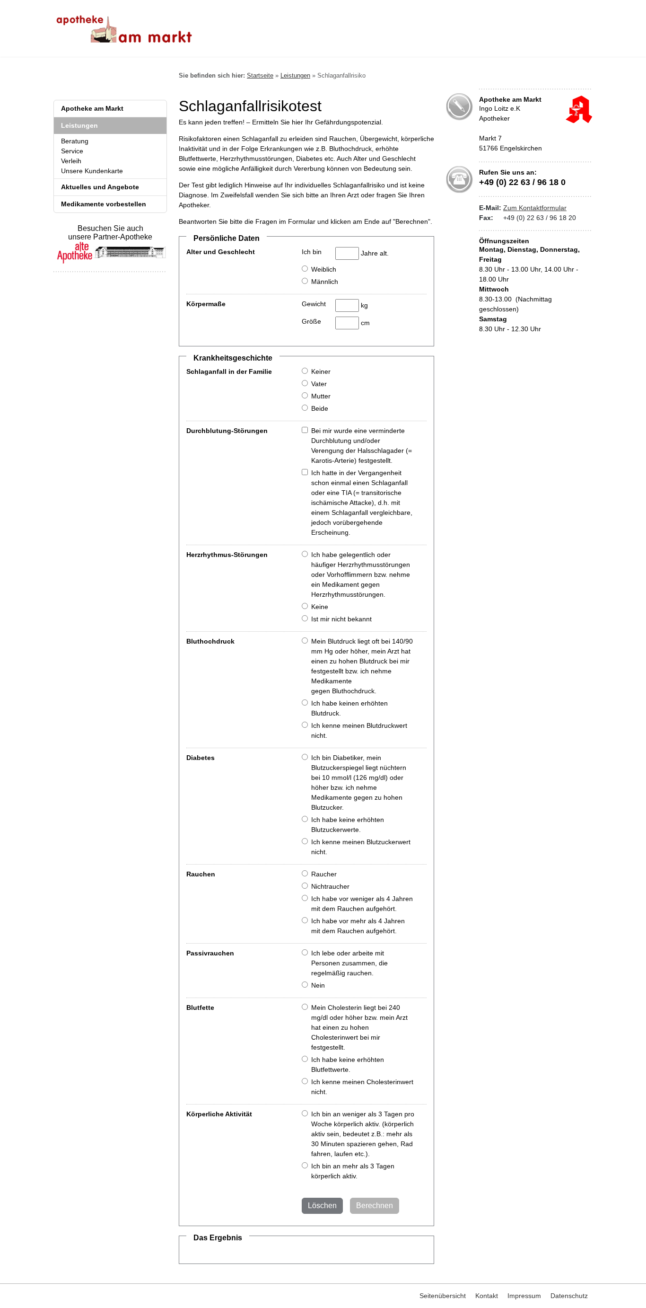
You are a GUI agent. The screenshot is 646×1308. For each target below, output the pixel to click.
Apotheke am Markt (92, 108)
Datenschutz (569, 1295)
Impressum (524, 1295)
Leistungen (79, 125)
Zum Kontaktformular (535, 208)
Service (72, 151)
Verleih (71, 161)
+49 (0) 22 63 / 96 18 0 (522, 182)
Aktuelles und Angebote (100, 187)
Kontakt (486, 1295)
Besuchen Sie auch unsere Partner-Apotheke (110, 232)
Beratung (74, 141)
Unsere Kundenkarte (92, 171)
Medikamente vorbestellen (103, 204)
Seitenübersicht (442, 1295)
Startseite (260, 75)
